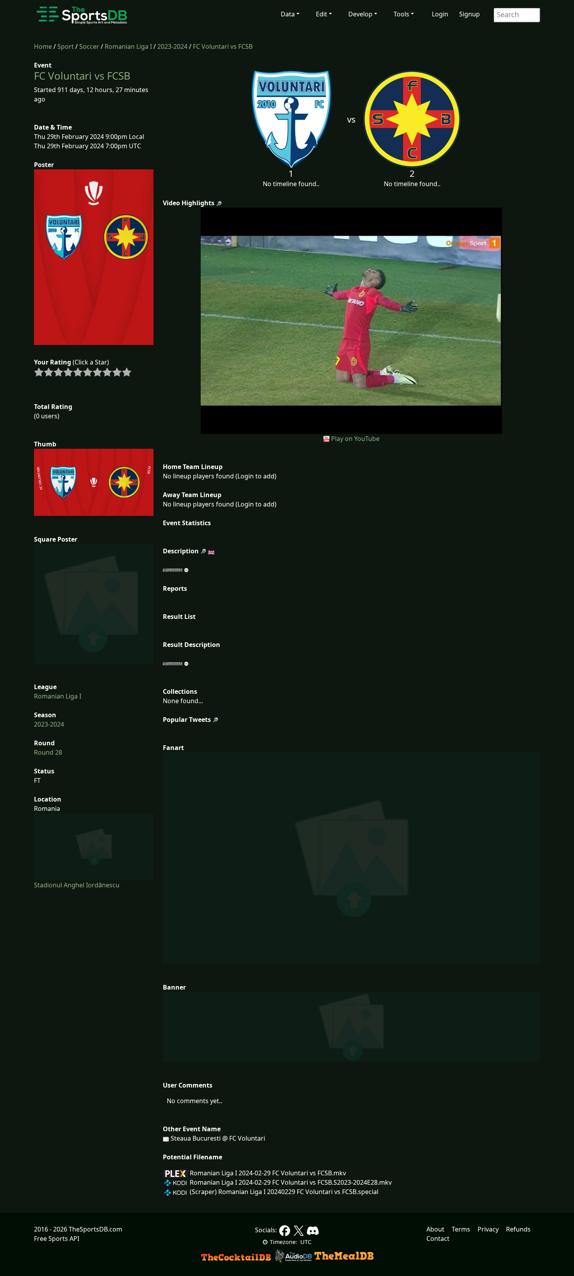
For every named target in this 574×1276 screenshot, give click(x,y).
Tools (401, 14)
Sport (65, 46)
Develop (360, 14)
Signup (469, 14)
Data (288, 14)
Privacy (488, 1229)
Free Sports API (56, 1238)
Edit (321, 14)
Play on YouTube (355, 438)
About (435, 1229)
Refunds (518, 1229)
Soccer (89, 46)
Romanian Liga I (128, 46)
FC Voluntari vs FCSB (223, 46)
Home (43, 46)
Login (440, 14)
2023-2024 (172, 46)
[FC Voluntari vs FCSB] (352, 320)
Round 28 (48, 752)
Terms (461, 1229)
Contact (437, 1238)
